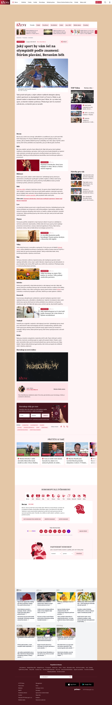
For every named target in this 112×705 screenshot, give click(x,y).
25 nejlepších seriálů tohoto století (25, 637)
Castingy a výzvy (40, 688)
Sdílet (64, 42)
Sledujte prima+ (51, 2)
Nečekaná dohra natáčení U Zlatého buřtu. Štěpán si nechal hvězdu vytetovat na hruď (45, 603)
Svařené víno (38, 669)
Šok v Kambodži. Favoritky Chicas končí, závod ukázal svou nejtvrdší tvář (88, 198)
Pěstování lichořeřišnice (67, 669)
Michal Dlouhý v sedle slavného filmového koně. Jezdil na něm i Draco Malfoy (28, 461)
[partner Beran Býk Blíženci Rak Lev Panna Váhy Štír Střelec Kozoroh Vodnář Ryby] (67, 554)
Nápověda (38, 695)
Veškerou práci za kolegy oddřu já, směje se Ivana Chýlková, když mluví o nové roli (45, 611)
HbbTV (20, 690)
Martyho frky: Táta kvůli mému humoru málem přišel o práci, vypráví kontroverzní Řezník (44, 639)
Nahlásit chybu (21, 700)
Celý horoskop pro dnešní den (32, 519)
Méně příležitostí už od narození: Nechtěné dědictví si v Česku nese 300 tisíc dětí (33, 33)
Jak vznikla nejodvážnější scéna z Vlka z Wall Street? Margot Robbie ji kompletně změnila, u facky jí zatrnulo (25, 655)
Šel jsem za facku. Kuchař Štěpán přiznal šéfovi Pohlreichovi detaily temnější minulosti (45, 618)
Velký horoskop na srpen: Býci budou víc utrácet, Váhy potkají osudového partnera (51, 275)
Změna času (55, 667)
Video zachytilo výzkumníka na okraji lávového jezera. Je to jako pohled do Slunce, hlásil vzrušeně (65, 618)
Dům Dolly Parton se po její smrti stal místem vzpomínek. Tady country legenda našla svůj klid (65, 646)
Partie (60, 667)
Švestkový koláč (61, 671)
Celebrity (23, 2)
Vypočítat (79, 553)
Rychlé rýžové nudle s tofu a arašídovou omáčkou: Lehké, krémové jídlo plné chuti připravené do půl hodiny (85, 619)
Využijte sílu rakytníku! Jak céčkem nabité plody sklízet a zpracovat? (65, 638)
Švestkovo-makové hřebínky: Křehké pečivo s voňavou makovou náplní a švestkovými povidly (85, 611)
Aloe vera (58, 669)
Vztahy (29, 2)
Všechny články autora (59, 389)
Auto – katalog (89, 667)
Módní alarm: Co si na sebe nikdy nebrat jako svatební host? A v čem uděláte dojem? (87, 33)
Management (39, 683)
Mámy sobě (83, 2)
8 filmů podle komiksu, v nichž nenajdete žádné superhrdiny (24, 645)
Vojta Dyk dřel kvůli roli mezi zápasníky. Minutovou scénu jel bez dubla (88, 176)
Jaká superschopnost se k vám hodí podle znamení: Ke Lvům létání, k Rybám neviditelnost (53, 313)
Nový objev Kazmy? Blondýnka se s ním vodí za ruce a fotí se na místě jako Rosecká (45, 654)
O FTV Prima (21, 683)
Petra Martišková (41, 41)
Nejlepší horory (40, 667)
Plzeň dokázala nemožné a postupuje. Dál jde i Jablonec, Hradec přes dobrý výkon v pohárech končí (24, 612)
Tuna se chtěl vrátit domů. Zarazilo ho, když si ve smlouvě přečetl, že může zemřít (52, 462)
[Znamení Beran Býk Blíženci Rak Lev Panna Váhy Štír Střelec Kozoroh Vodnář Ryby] (36, 415)
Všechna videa (88, 88)
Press (37, 685)
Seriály (35, 2)
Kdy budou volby (71, 667)
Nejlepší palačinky (51, 671)
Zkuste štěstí (83, 531)
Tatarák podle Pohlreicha (48, 669)
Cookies (20, 695)
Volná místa (21, 685)
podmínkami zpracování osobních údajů (41, 419)
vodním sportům (31, 195)
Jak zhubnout (22, 667)
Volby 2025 (31, 669)
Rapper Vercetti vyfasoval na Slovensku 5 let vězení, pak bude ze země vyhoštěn (45, 646)
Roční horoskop (63, 519)
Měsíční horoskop (50, 519)
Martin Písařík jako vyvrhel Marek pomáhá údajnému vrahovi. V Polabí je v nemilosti (76, 462)
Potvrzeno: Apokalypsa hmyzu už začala (65, 602)
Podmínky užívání (22, 692)
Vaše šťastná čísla (55, 528)
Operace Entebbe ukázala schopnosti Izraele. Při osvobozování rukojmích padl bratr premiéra (65, 612)
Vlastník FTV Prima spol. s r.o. (25, 697)
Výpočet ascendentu (78, 669)
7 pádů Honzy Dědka (23, 669)
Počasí (64, 667)
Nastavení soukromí (40, 700)
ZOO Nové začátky (80, 667)
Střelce (59, 289)
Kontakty (38, 690)
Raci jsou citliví (21, 189)
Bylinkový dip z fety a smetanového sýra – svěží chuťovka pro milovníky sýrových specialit (85, 603)
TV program (48, 667)
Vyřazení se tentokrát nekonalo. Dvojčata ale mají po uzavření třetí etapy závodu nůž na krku (88, 191)
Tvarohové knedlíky (89, 669)
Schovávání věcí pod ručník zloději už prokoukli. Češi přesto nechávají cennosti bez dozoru (25, 618)
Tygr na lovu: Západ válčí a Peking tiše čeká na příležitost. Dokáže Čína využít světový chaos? (25, 603)
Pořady (76, 2)
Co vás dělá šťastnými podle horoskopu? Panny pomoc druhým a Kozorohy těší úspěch (52, 237)
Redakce (38, 697)
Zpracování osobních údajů (42, 692)
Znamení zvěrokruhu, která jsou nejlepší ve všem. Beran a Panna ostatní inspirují (52, 166)
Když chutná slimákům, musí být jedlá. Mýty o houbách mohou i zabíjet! (65, 654)
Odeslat (45, 415)
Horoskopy (42, 2)
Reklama (20, 688)
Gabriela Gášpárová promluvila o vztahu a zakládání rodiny (88, 121)
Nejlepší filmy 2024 (31, 667)
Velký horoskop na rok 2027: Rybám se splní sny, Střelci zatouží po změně (59, 32)
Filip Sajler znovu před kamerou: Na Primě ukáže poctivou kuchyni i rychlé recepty (88, 183)
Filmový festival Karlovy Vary (64, 2)
